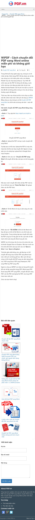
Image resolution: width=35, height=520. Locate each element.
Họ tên (3, 446)
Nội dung (4, 463)
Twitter (11, 512)
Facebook (3, 512)
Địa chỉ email (5, 455)
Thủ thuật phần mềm (9, 503)
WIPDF (31, 98)
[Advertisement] (17, 36)
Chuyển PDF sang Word (9, 70)
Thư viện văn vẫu (8, 506)
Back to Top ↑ (31, 518)
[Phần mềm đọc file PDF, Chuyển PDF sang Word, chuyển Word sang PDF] (17, 3)
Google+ (7, 512)
